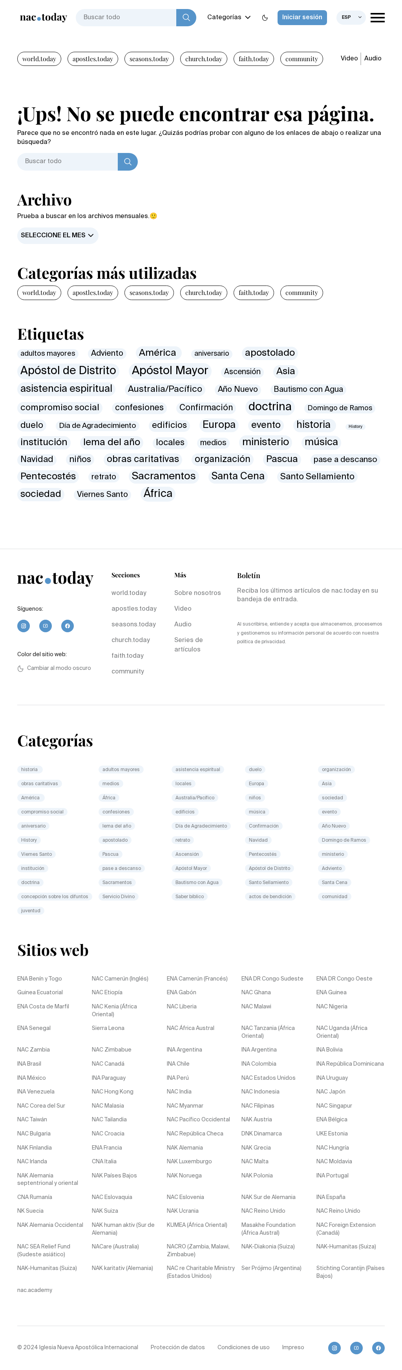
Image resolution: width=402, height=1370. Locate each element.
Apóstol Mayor (170, 371)
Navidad (36, 459)
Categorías (224, 18)
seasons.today (149, 59)
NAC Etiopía (107, 992)
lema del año (111, 442)
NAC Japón (330, 1092)
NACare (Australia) (115, 1247)
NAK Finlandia (34, 1148)
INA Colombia (258, 1064)
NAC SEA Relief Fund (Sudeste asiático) (43, 1250)
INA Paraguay (109, 1078)
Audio (373, 59)
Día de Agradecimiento (97, 425)
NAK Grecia (256, 1148)
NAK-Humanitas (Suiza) (346, 1247)
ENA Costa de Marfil (43, 1007)
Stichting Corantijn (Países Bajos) (350, 1272)
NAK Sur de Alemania (268, 1197)
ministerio (265, 442)
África (158, 494)
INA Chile (178, 1064)
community (301, 59)
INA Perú (178, 1078)
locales (170, 443)
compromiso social (59, 408)
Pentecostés (48, 476)
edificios (169, 425)
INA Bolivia (329, 1050)
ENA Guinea (331, 992)
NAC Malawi (256, 1007)
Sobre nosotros (197, 593)
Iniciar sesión (302, 18)
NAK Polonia (257, 1176)
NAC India (179, 1092)
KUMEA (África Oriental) (197, 1225)
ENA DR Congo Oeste (344, 979)
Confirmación (206, 408)
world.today (39, 59)
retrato (103, 477)
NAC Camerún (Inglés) (120, 979)
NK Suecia (30, 1211)
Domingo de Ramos (339, 408)
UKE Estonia (332, 1134)
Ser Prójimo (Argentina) (271, 1268)
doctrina (270, 407)
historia (314, 425)
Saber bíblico (189, 897)
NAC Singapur (334, 1106)
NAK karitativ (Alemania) (122, 1268)
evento (266, 425)
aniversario (211, 354)
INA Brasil (29, 1064)
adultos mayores (47, 353)
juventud (30, 911)
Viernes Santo (102, 495)
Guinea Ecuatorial (40, 992)
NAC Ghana (256, 992)
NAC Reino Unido (263, 1211)
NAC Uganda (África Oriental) (341, 1032)
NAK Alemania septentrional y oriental (47, 1179)
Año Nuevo (238, 390)
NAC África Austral (190, 1028)
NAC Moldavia (334, 1161)
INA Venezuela (36, 1092)
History (355, 427)
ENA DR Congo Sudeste (272, 979)
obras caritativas (143, 459)
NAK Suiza (105, 1211)
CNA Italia (104, 1161)
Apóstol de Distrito (68, 371)
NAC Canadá (108, 1064)
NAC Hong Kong (112, 1092)
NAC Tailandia (109, 1120)
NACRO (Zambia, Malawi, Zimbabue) (198, 1250)
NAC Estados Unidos (268, 1078)
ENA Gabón (181, 992)
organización (222, 459)
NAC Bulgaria (34, 1134)
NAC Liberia (182, 1007)
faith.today (254, 59)
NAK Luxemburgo (189, 1161)
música (321, 442)
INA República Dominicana (350, 1064)
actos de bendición (270, 897)
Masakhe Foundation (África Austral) (268, 1229)
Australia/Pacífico (165, 389)
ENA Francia (107, 1148)
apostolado (270, 353)
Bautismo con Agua (308, 389)
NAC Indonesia (260, 1092)
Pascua (282, 459)
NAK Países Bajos (114, 1176)
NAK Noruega (184, 1176)
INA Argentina (184, 1050)
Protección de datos (178, 1347)
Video (349, 59)
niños (80, 459)
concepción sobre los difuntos (54, 897)
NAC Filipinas (257, 1106)
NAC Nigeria (331, 1007)
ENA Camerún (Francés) (197, 979)
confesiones (139, 408)
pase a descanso (345, 460)
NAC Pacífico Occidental (198, 1120)
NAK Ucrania (183, 1211)
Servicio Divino (118, 897)
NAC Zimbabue (112, 1050)
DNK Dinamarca (261, 1134)
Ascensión (242, 372)
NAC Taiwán (32, 1120)
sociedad (40, 494)
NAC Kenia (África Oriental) (114, 1010)
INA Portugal (332, 1176)
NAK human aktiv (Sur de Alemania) (123, 1229)
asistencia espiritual (66, 389)
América (159, 353)
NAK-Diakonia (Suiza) (268, 1247)
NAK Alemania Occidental (50, 1225)
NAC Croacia (108, 1134)
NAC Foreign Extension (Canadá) (346, 1229)
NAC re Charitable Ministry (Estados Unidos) (201, 1272)
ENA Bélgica (331, 1120)
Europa (219, 425)
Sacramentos (164, 476)
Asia (285, 371)
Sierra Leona (108, 1028)
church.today (203, 59)
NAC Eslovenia (185, 1197)
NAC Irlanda (32, 1161)
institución (44, 442)
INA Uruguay (332, 1078)
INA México (31, 1078)
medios (213, 443)
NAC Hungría (332, 1148)
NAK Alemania (185, 1148)
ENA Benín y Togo (39, 979)
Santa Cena (238, 477)
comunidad (334, 897)
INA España (330, 1197)
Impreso (293, 1347)
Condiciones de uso (243, 1347)
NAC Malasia (108, 1106)
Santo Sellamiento (317, 477)
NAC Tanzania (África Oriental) (268, 1032)
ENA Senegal (34, 1028)
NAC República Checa (195, 1134)
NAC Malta (255, 1161)
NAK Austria (256, 1120)
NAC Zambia (33, 1050)
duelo (31, 425)
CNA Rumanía (34, 1197)
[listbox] (351, 18)
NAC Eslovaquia (112, 1197)
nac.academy (34, 1290)
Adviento (107, 353)
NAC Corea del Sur (41, 1106)
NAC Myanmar (185, 1106)
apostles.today (93, 59)
